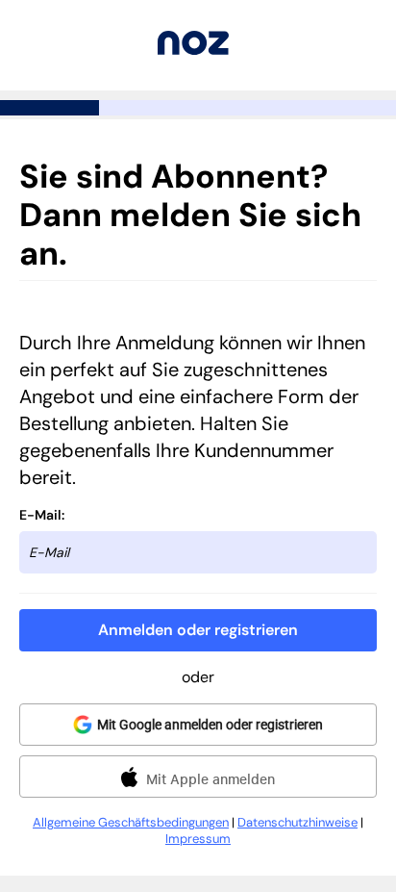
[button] (198, 630)
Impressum (198, 838)
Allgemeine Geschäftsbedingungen (131, 822)
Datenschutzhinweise (297, 822)
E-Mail (40, 514)
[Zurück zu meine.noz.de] (193, 49)
